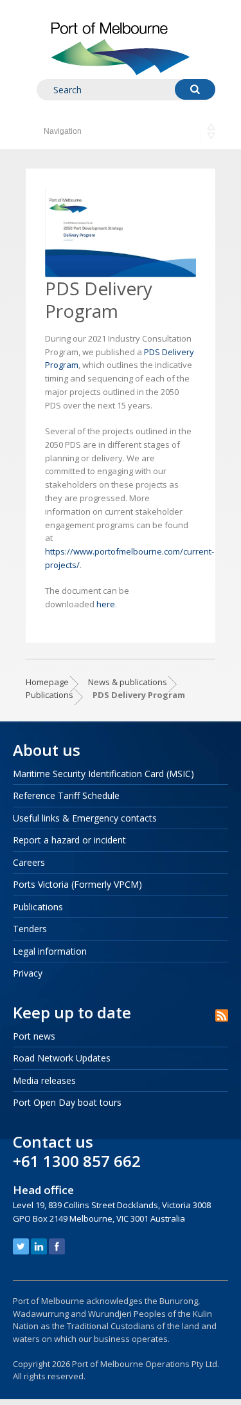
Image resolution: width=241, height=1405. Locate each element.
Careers (29, 862)
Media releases (44, 1080)
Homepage (47, 682)
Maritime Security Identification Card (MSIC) (103, 773)
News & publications (127, 682)
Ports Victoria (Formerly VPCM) (77, 884)
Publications (49, 695)
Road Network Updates (62, 1058)
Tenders (30, 929)
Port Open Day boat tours (67, 1102)
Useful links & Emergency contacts (85, 818)
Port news (34, 1036)
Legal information (50, 951)
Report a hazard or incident (69, 840)
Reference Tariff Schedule (66, 795)
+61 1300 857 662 (77, 1160)
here (105, 604)
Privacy (27, 973)
